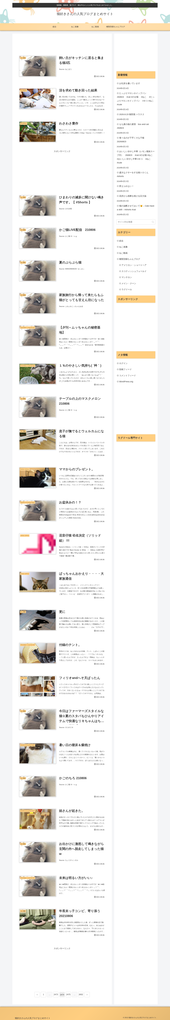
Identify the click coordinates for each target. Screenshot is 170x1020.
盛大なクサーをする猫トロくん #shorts (132, 174)
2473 (56, 994)
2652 (81, 994)
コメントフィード (127, 375)
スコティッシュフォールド (134, 271)
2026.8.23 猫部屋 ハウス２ (131, 114)
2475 (68, 994)
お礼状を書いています (129, 83)
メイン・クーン (129, 283)
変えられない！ (126, 186)
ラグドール (127, 289)
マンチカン (127, 277)
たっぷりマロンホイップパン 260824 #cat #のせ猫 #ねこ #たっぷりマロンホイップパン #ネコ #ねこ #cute (136, 99)
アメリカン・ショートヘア (134, 265)
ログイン (123, 363)
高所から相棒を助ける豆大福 (132, 196)
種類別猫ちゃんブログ (129, 259)
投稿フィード (125, 369)
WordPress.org (126, 381)
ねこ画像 (123, 247)
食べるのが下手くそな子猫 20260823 (131, 140)
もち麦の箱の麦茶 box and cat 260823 (134, 126)
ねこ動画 (123, 253)
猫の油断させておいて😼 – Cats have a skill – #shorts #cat (135, 208)
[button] (153, 222)
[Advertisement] (62, 43)
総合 (121, 241)
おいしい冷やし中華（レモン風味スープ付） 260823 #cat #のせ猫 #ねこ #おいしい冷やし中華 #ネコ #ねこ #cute (136, 157)
